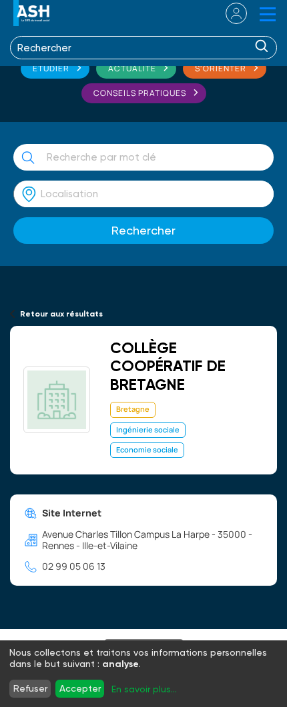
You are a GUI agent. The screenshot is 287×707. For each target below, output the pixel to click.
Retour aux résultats (61, 314)
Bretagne (133, 409)
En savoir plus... (144, 689)
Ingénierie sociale (148, 429)
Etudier (51, 68)
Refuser (30, 688)
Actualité (132, 68)
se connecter (228, 13)
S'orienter (220, 68)
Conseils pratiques (139, 93)
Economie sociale (147, 449)
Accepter (80, 688)
